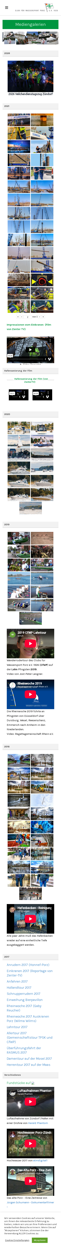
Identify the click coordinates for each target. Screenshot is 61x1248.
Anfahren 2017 (17, 981)
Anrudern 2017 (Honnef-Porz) (28, 965)
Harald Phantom (38, 1123)
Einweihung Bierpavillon (25, 1000)
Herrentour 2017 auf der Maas (28, 1065)
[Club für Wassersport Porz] (36, 7)
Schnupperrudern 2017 (23, 994)
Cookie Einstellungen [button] (17, 1240)
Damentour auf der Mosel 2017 (29, 1059)
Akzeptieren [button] (40, 1240)
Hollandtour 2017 (19, 988)
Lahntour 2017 (17, 1027)
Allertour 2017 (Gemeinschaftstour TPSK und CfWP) (30, 1037)
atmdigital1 (40, 1160)
